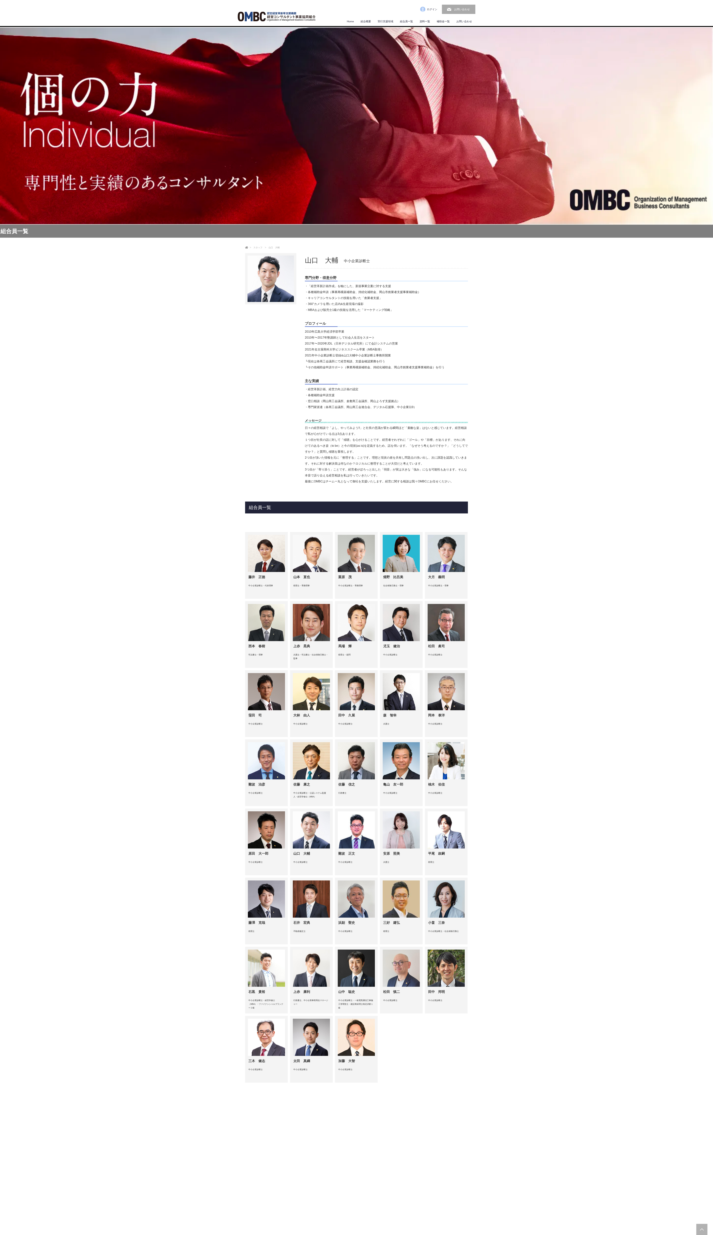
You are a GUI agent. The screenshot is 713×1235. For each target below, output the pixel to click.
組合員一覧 (406, 21)
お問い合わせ (462, 9)
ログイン (432, 9)
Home (350, 21)
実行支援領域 (385, 21)
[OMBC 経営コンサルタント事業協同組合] (277, 17)
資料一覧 (425, 21)
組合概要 (366, 21)
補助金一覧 (443, 21)
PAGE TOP (701, 1229)
